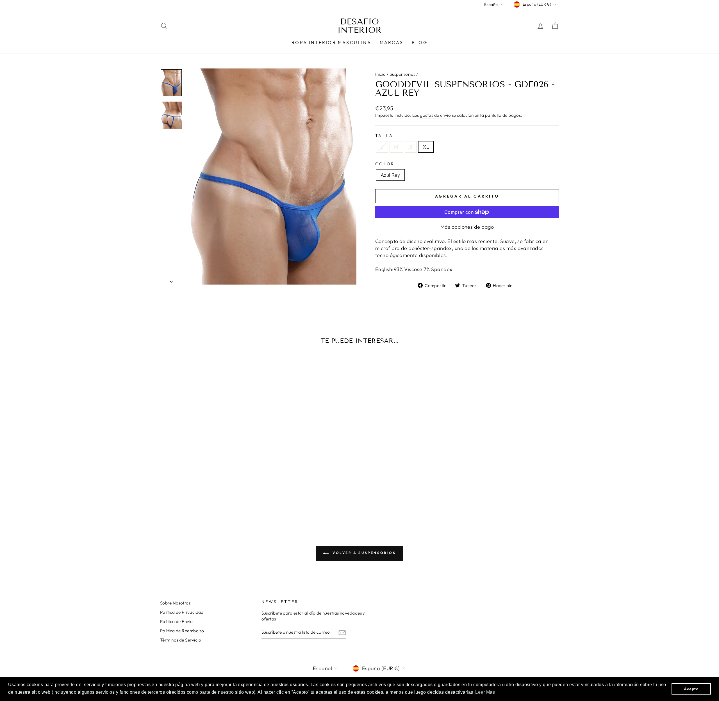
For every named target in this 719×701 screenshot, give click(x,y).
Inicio (380, 74)
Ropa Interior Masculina (331, 42)
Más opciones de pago (467, 227)
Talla (384, 135)
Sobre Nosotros (175, 603)
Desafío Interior (359, 26)
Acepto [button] (691, 689)
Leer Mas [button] (485, 692)
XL (426, 147)
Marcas (391, 42)
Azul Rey (390, 175)
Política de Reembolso (182, 630)
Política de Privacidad (182, 612)
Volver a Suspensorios (363, 553)
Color (385, 163)
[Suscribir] (342, 632)
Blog (419, 42)
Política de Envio (176, 621)
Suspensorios (402, 74)
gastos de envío (435, 115)
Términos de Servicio (180, 640)
